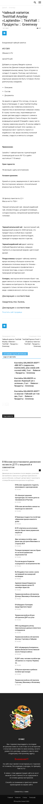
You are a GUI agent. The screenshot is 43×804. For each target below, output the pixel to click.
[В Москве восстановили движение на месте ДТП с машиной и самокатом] (21, 440)
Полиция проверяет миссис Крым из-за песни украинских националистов (28, 552)
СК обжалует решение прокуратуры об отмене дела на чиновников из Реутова (27, 498)
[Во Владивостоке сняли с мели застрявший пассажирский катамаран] (7, 576)
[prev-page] (3, 404)
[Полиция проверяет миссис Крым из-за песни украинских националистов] (7, 554)
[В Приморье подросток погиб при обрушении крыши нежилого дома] (7, 521)
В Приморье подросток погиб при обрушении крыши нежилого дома (27, 519)
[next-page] (7, 404)
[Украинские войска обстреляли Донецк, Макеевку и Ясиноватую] (7, 598)
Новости (18, 797)
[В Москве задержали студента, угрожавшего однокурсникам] (7, 489)
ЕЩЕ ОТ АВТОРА (10, 357)
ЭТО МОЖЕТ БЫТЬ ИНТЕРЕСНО (15, 354)
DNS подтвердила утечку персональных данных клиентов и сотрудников (28, 628)
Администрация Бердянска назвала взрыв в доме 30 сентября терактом (25, 585)
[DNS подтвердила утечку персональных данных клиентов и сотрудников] (7, 630)
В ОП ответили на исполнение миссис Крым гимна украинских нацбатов (27, 530)
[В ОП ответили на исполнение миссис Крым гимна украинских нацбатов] (7, 532)
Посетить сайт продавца (12, 312)
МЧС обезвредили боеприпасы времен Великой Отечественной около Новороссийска (27, 650)
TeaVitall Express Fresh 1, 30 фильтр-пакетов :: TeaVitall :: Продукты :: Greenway (31, 342)
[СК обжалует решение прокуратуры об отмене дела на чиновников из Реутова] (7, 499)
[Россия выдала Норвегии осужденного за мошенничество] (7, 565)
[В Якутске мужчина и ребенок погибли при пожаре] (7, 673)
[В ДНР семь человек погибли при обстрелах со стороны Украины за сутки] (7, 662)
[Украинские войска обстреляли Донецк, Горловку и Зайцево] (7, 641)
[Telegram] (4, 33)
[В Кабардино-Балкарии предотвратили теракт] (7, 609)
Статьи (25, 797)
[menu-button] (39, 2)
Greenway (12, 8)
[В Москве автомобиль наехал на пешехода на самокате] (7, 510)
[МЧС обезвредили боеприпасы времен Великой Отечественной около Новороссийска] (7, 651)
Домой (4, 8)
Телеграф (32, 797)
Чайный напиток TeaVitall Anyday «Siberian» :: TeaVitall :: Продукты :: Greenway (11, 342)
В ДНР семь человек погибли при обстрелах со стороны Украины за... (27, 661)
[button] (35, 2)
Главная (10, 797)
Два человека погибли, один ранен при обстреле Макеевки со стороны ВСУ (27, 541)
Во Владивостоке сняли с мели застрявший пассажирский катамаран (27, 574)
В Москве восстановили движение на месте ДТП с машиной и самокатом (21, 464)
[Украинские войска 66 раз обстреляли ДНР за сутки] (7, 619)
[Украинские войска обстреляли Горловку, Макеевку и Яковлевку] (7, 684)
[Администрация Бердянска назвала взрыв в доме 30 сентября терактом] (7, 587)
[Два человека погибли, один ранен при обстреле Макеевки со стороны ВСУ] (7, 543)
